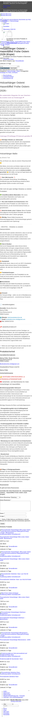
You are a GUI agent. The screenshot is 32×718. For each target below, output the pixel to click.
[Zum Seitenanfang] (28, 690)
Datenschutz (7, 694)
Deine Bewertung (5, 497)
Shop (4, 22)
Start (1, 19)
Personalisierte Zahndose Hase (9, 676)
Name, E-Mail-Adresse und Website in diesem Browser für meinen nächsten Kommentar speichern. (15, 520)
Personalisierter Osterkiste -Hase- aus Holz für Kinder (15, 579)
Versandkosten (19, 61)
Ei (7, 72)
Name (2, 513)
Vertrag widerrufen (16, 701)
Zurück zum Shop (8, 59)
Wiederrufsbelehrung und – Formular (14, 695)
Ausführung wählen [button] (5, 534)
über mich (6, 711)
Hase (9, 72)
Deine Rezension (5, 500)
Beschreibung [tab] (7, 75)
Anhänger (3, 72)
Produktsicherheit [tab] (8, 76)
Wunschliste (6, 6)
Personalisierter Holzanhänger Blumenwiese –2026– (15, 639)
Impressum (6, 693)
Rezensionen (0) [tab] (8, 78)
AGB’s (5, 691)
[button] (3, 45)
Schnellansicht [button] (16, 534)
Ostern (7, 21)
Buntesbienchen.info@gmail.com (9, 364)
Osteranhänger (14, 21)
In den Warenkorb (5, 68)
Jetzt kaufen (14, 68)
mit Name (15, 72)
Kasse (5, 7)
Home (5, 708)
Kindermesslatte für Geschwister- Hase (11, 659)
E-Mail (2, 516)
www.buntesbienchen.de (15, 317)
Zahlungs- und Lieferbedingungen (13, 697)
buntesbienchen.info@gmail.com (15, 319)
